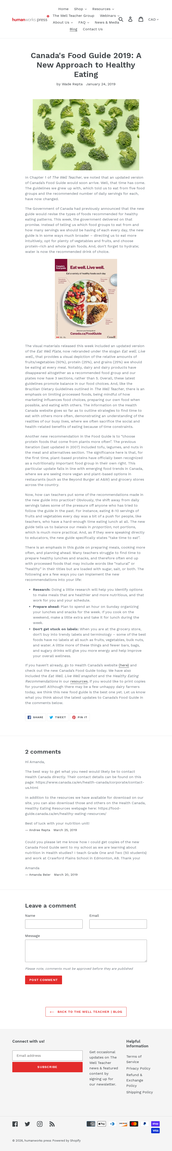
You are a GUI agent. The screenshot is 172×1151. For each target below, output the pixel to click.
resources (79, 681)
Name (30, 915)
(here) (124, 665)
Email (94, 915)
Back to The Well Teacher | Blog (89, 1011)
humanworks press (37, 1140)
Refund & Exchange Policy (134, 1080)
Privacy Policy (138, 1068)
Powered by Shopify (66, 1140)
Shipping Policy (139, 1092)
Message (32, 936)
